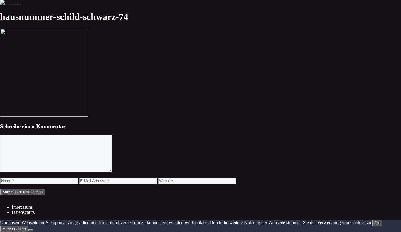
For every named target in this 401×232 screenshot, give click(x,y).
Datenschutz (23, 212)
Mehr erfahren (14, 229)
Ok (377, 223)
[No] (30, 230)
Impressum (22, 206)
